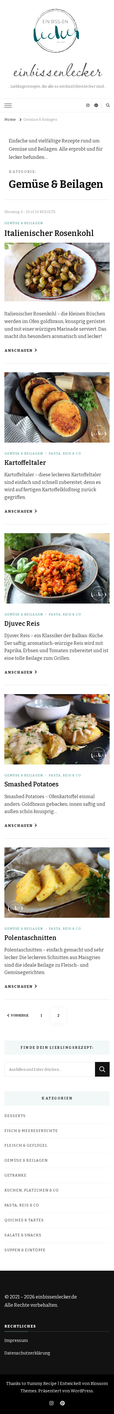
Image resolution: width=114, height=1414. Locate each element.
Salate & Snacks (23, 1235)
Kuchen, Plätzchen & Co (31, 1190)
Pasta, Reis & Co (65, 454)
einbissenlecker (57, 69)
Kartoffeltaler (25, 463)
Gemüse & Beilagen (23, 223)
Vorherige (20, 1015)
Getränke (15, 1175)
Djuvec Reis (21, 624)
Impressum (16, 1340)
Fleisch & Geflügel (25, 1145)
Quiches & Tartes (24, 1220)
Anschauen (18, 350)
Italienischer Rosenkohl (49, 233)
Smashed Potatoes (31, 784)
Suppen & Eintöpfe (25, 1250)
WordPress (82, 1390)
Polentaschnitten (30, 938)
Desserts (15, 1116)
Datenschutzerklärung (27, 1353)
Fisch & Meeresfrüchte (31, 1131)
